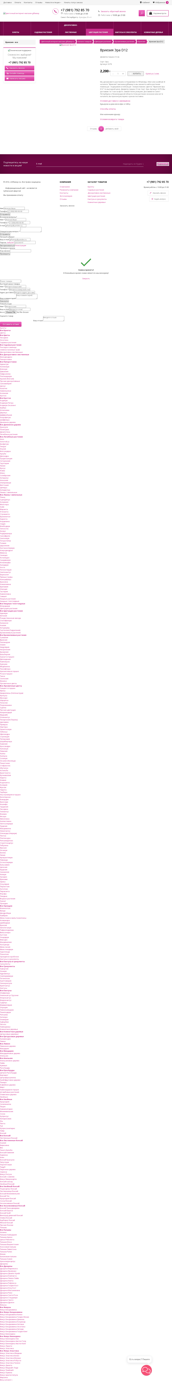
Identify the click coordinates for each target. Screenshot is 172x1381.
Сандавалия (5, 560)
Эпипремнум (5, 482)
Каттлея (3, 935)
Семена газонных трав (10, 349)
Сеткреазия (5, 461)
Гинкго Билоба (6, 1150)
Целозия (3, 867)
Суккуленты (5, 964)
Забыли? (10, 242)
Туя (1, 1126)
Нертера (4, 727)
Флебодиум (5, 526)
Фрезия (3, 848)
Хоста (2, 567)
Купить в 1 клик (152, 73)
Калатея (3, 388)
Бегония (3, 615)
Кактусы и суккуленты (97, 199)
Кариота (3, 519)
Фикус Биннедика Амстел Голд (13, 1341)
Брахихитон (5, 516)
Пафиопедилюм (7, 930)
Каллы (2, 753)
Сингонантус (5, 572)
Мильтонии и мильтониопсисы (13, 918)
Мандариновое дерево (10, 1053)
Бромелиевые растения (124, 41)
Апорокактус (5, 998)
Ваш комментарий (8, 298)
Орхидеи (4, 903)
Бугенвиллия (5, 775)
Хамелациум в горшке (9, 1089)
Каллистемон (5, 821)
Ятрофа (3, 894)
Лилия (2, 855)
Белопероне (5, 797)
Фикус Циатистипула (9, 1375)
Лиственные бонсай (8, 1138)
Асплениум (4, 366)
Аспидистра (5, 490)
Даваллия (4, 371)
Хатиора (3, 1017)
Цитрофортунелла (8, 1077)
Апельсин (4, 1056)
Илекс (2, 473)
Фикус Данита (6, 1365)
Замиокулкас (5, 391)
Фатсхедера (5, 451)
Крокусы (3, 695)
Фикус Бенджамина (8, 1309)
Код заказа (5, 251)
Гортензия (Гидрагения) (10, 630)
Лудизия (3, 826)
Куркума (3, 664)
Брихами (4, 879)
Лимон (3, 1041)
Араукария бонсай (8, 1198)
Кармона (4, 1155)
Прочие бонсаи (6, 1225)
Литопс (3, 1024)
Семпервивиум (6, 976)
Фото (2, 312)
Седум (2, 524)
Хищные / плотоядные (9, 601)
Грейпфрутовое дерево (10, 1080)
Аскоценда (4, 944)
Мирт (2, 1087)
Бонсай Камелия (7, 1152)
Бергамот (4, 1075)
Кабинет (146, 2)
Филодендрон (6, 357)
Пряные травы (6, 577)
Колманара (5, 920)
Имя (1, 208)
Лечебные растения (8, 434)
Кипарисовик (5, 1118)
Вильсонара (5, 932)
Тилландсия (5, 642)
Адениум (4, 613)
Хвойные (4, 1097)
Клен (2, 1157)
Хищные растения (8, 599)
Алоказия (4, 480)
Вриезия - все (11, 42)
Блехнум (3, 369)
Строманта (5, 514)
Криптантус (5, 985)
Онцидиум (4, 937)
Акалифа (3, 804)
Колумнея (4, 502)
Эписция (3, 589)
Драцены (4, 1264)
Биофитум (4, 444)
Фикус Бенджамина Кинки (11, 1314)
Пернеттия (4, 886)
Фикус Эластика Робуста (10, 1360)
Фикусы (3, 1305)
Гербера (3, 792)
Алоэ (2, 439)
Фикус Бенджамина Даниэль (12, 1319)
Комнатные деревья (96, 202)
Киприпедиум (6, 712)
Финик (3, 1254)
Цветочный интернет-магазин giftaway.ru (57, 41)
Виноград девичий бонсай (11, 1215)
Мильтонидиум (6, 949)
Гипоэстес (4, 528)
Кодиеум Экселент (8, 405)
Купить (137, 73)
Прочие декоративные (10, 381)
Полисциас (4, 429)
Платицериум (6, 376)
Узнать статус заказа (73, 2)
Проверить (5, 254)
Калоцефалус (5, 579)
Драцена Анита (6, 1280)
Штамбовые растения (9, 1092)
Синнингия (4, 872)
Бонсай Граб (5, 1213)
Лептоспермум (6, 823)
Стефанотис (5, 765)
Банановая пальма (8, 1256)
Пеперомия (5, 739)
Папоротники (6, 359)
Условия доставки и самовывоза (115, 101)
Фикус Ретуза (6, 1174)
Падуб (2, 1167)
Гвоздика (4, 809)
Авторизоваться (7, 245)
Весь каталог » (6, 1380)
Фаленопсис (5, 908)
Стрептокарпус (6, 843)
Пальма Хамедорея (8, 1234)
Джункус (3, 412)
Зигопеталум (5, 927)
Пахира (3, 1082)
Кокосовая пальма (8, 1247)
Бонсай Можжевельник (10, 1193)
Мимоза (3, 553)
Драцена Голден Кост (9, 1285)
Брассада (4, 802)
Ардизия (3, 869)
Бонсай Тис (4, 1196)
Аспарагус (4, 478)
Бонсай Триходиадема (9, 1208)
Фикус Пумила (6, 1372)
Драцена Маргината (9, 1268)
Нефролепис (5, 374)
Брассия (3, 925)
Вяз (1, 1147)
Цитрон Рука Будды (8, 1072)
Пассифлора (5, 669)
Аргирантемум (6, 857)
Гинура (3, 446)
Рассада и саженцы (8, 347)
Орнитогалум (5, 729)
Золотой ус (4, 441)
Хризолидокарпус (7, 1261)
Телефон (3, 211)
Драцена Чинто (6, 1300)
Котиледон (4, 557)
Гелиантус (4, 811)
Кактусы (3, 988)
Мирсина (4, 1377)
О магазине (65, 187)
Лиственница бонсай (9, 1191)
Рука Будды (5, 1068)
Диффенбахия (6, 415)
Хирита (3, 777)
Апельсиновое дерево (9, 1060)
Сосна (2, 1114)
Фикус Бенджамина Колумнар (13, 1322)
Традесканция (6, 458)
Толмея (3, 543)
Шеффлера (4, 420)
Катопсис (4, 889)
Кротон (3, 395)
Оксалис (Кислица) (7, 761)
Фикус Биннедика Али (9, 1338)
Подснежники (6, 705)
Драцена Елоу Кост (8, 1288)
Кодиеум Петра (6, 403)
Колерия (3, 785)
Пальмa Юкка (6, 1242)
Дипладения (5, 659)
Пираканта (5, 891)
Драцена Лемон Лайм (9, 1278)
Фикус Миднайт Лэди (9, 1367)
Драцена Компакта (8, 1276)
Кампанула (5, 661)
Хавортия (4, 969)
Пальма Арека (6, 1237)
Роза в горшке (6, 673)
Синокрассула (6, 983)
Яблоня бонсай (6, 1222)
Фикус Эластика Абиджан (11, 1353)
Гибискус (4, 732)
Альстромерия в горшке (10, 794)
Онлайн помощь (16, 73)
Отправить (5, 214)
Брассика (4, 582)
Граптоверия (5, 981)
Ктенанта (4, 511)
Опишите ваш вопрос (10, 231)
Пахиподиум (5, 1012)
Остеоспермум (6, 862)
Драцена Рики (6, 1293)
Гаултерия (4, 463)
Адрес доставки (7, 292)
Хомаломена (5, 584)
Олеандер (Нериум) (8, 833)
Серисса (3, 1172)
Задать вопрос (160, 199)
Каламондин (5, 1039)
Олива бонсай (6, 1218)
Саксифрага (5, 536)
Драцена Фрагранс (8, 1271)
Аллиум (3, 874)
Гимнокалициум (7, 1010)
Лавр (2, 1131)
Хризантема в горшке (9, 671)
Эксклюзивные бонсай (9, 1203)
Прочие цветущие (8, 710)
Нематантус (5, 831)
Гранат (3, 901)
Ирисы (3, 690)
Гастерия (4, 591)
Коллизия (4, 393)
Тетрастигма (5, 541)
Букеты (91, 187)
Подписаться (162, 164)
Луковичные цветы (8, 683)
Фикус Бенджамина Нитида (12, 1329)
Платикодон (5, 838)
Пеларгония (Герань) (9, 719)
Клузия (3, 449)
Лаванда (4, 860)
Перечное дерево (8, 1169)
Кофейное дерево (8, 1085)
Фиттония (4, 485)
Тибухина (4, 845)
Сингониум (4, 538)
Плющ (2, 497)
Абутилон (4, 768)
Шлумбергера (6, 741)
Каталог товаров (84, 41)
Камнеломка (5, 594)
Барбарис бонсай (7, 1220)
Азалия (3, 625)
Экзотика (4, 340)
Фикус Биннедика (7, 1334)
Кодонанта (5, 782)
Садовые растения (96, 190)
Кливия (3, 780)
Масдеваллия (6, 942)
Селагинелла (5, 1104)
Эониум (3, 971)
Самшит (3, 596)
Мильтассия (5, 947)
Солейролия (5, 475)
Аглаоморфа (5, 562)
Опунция (4, 1007)
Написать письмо (17, 78)
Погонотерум (5, 570)
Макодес (4, 939)
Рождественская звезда (10, 618)
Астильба (4, 770)
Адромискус (5, 973)
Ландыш (3, 896)
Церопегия (4, 545)
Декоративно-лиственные (99, 193)
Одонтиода (5, 952)
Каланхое (4, 623)
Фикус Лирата (6, 1346)
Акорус (3, 531)
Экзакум (3, 850)
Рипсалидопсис (6, 840)
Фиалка (3, 681)
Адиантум (4, 364)
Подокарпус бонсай (8, 1189)
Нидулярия (4, 647)
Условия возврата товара (112, 119)
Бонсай (3, 1133)
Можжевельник (6, 1111)
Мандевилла (5, 828)
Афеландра (5, 734)
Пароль (7, 242)
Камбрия (4, 915)
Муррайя (4, 715)
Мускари (3, 698)
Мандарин (4, 1048)
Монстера (4, 504)
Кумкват (3, 1065)
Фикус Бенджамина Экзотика (12, 1326)
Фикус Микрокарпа (8, 1179)
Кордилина (5, 521)
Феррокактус (5, 1000)
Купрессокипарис (7, 1128)
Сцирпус (3, 1002)
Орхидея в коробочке (9, 956)
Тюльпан (4, 703)
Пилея (2, 466)
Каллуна (3, 756)
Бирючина (4, 1145)
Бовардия (4, 799)
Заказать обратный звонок (113, 11)
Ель (1, 1121)
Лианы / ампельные (8, 492)
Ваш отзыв (38, 320)
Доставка (7, 2)
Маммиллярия (6, 1005)
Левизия (3, 751)
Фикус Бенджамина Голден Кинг (13, 1331)
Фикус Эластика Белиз (9, 1355)
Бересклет (4, 574)
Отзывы (38, 2)
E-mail (2, 225)
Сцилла (3, 707)
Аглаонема (4, 410)
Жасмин (3, 814)
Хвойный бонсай (7, 1184)
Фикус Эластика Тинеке (10, 1363)
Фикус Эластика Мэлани (10, 1358)
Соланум (3, 758)
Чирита (3, 790)
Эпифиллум (5, 993)
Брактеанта (5, 773)
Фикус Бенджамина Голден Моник (14, 1317)
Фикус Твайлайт (7, 1370)
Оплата (18, 2)
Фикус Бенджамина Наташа (12, 1324)
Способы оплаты (108, 109)
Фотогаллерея (66, 196)
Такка (2, 676)
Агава (2, 470)
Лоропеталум (6, 1164)
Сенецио (4, 555)
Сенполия (4, 678)
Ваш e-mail (4, 239)
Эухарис (3, 877)
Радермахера (6, 533)
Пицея (2, 1106)
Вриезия (141, 41)
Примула (4, 724)
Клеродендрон (6, 550)
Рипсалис (4, 1014)
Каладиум (4, 565)
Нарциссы (4, 700)
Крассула (4, 427)
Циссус (3, 386)
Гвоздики (4, 337)
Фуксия (3, 787)
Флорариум (5, 606)
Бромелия (4, 652)
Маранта (4, 509)
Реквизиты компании (69, 190)
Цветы (3, 333)
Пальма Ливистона (8, 1249)
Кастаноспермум (7, 548)
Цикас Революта (7, 1239)
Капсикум (4, 748)
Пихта (2, 1123)
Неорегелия (5, 649)
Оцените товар (6, 316)
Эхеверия (4, 1019)
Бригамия (4, 586)
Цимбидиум (5, 923)
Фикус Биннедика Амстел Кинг (13, 1343)
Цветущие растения (103, 41)
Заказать (4, 301)
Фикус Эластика (7, 1348)
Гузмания (4, 637)
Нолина (3, 1232)
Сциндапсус (5, 499)
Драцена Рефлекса (8, 1283)
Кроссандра (5, 746)
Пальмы (3, 1227)
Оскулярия (4, 884)
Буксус (3, 468)
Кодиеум (4, 400)
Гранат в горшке (7, 657)
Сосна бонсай (6, 1201)
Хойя (2, 507)
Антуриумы (5, 628)
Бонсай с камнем (7, 1176)
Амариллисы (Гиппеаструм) (11, 693)
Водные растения (7, 898)
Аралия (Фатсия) (7, 378)
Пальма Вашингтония (9, 1244)
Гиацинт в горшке (7, 688)
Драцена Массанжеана (10, 1290)
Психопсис (4, 954)
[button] (146, 1370)
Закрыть (86, 278)
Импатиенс (5, 819)
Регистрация (20, 245)
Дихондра (4, 456)
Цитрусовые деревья (9, 1034)
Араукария (4, 1102)
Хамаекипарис (6, 1109)
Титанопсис (5, 978)
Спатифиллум (6, 620)
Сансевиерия (5, 383)
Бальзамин (5, 865)
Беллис (3, 852)
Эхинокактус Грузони (9, 995)
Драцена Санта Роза (9, 1295)
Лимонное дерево (8, 1046)
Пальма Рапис (6, 1251)
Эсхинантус (5, 717)
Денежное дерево (8, 422)
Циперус (3, 487)
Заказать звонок (17, 68)
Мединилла (5, 666)
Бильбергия (5, 654)
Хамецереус (5, 1027)
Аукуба (3, 453)
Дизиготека (5, 432)
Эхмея (2, 644)
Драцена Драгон (7, 1302)
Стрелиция (4, 736)
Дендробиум (5, 913)
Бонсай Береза (6, 1210)
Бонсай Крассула (7, 1160)
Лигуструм (4, 1162)
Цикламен (4, 722)
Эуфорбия (4, 1022)
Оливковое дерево (8, 1094)
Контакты (28, 2)
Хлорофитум (5, 417)
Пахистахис (5, 763)
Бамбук (3, 408)
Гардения (4, 806)
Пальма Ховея (6, 1259)
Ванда (2, 910)
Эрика (2, 881)
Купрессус (4, 1116)
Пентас (3, 836)
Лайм (2, 1063)
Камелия (3, 744)
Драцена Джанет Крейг (10, 1273)
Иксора (3, 816)
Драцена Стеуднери (8, 1297)
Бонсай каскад (6, 1181)
